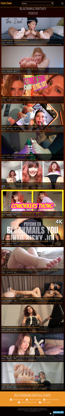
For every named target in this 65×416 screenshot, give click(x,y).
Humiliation (40, 101)
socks (28, 360)
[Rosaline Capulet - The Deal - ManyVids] (32, 35)
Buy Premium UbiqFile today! (32, 394)
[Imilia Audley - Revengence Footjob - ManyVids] (32, 149)
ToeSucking (58, 44)
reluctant (40, 44)
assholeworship (6, 216)
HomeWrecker (28, 245)
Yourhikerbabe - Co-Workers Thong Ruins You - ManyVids (21, 212)
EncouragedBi (36, 216)
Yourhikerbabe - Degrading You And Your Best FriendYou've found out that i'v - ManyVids (31, 184)
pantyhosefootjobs (36, 331)
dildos (12, 331)
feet (17, 360)
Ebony (28, 44)
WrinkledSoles (54, 73)
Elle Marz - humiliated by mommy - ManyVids (17, 98)
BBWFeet (9, 274)
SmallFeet (47, 73)
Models (31, 408)
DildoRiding (26, 130)
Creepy (17, 44)
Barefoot (4, 274)
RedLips (44, 245)
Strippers (52, 44)
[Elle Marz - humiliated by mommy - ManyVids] (32, 92)
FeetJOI (40, 73)
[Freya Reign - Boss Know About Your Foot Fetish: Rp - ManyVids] (32, 379)
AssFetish (6, 245)
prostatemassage (52, 302)
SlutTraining (46, 44)
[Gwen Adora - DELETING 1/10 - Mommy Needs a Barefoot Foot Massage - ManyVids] (32, 264)
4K (2, 245)
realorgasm (43, 130)
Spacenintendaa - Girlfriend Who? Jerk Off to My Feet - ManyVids (23, 69)
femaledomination (22, 302)
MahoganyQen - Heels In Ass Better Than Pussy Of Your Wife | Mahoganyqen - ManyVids (31, 299)
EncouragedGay (44, 216)
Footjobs (27, 159)
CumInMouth (23, 44)
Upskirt (59, 245)
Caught (24, 73)
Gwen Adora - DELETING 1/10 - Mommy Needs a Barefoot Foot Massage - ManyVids (30, 270)
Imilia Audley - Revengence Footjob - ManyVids (17, 155)
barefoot (4, 360)
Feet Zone (6, 3)
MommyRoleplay (25, 274)
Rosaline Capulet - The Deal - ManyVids (15, 40)
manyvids (59, 302)
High (35, 101)
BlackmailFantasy (6, 44)
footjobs (17, 331)
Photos (23, 408)
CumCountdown (31, 73)
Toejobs (35, 159)
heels (34, 302)
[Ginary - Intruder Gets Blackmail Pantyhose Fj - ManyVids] (32, 322)
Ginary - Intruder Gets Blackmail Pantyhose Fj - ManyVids (21, 327)
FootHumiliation (20, 159)
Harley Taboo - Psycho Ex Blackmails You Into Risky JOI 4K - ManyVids (25, 241)
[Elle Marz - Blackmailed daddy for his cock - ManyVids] (32, 121)
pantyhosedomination (25, 331)
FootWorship (22, 101)
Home (19, 408)
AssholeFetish (5, 188)
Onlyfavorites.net (43, 408)
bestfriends (4, 73)
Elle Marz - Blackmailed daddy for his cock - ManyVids (19, 126)
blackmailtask (28, 216)
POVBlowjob (36, 130)
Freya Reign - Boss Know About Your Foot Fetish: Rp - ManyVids (23, 385)
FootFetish (21, 245)
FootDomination (30, 188)
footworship (35, 389)
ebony (15, 302)
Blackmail (10, 73)
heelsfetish (39, 302)
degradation (22, 188)
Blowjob (13, 44)
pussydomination (38, 188)
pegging (45, 302)
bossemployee (14, 389)
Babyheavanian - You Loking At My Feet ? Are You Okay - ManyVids (24, 356)
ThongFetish (53, 245)
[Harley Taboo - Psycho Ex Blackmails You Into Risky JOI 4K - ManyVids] (32, 236)
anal (3, 302)
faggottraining (14, 101)
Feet (37, 73)
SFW (31, 159)
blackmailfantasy (9, 302)
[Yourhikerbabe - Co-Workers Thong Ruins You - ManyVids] (32, 207)
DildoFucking (19, 130)
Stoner (45, 101)
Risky (48, 245)
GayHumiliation (29, 101)
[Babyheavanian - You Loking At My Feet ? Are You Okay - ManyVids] (32, 350)
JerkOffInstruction (36, 245)
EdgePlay (13, 159)
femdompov (22, 389)
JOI (44, 73)
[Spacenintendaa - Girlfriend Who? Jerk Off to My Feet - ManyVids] (32, 63)
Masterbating (34, 44)
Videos (27, 408)
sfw (25, 360)
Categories (36, 408)
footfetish (29, 302)
